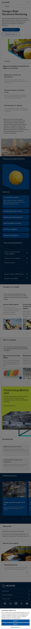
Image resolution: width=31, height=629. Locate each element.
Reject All (15, 624)
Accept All (15, 620)
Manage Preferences (15, 627)
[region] (15, 618)
